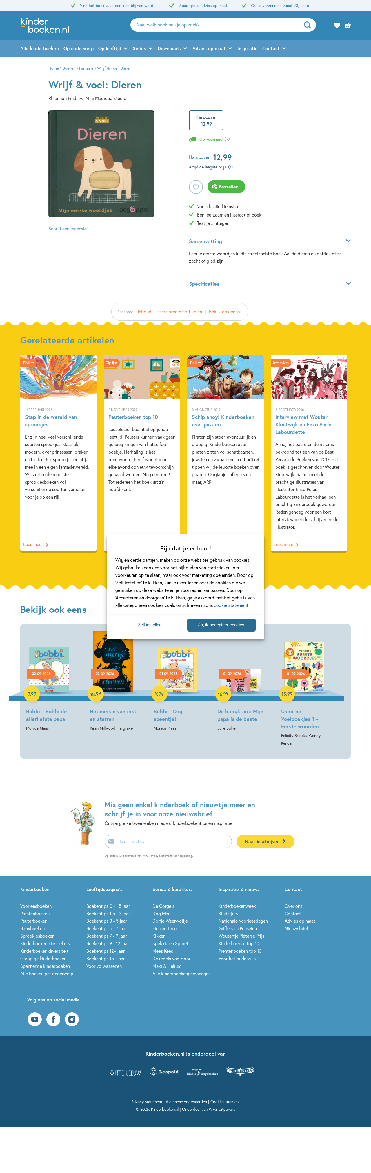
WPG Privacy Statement (157, 856)
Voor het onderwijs (237, 958)
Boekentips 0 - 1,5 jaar (108, 906)
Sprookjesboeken (37, 936)
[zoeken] (309, 25)
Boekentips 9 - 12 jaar (107, 943)
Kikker (158, 936)
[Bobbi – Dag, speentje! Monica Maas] (177, 681)
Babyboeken (32, 928)
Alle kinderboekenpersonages (181, 973)
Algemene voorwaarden (186, 1101)
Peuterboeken (33, 921)
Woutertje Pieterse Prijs (241, 936)
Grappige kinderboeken (43, 958)
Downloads (169, 48)
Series (139, 48)
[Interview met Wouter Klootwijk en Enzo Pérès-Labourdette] (309, 453)
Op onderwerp (78, 48)
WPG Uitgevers (222, 1109)
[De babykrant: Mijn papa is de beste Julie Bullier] (240, 681)
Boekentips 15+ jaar (105, 958)
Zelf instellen (149, 624)
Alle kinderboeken (39, 48)
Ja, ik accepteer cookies (221, 624)
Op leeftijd (109, 48)
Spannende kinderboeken (45, 966)
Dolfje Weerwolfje (170, 921)
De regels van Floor (171, 958)
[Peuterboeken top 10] (142, 453)
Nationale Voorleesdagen (243, 921)
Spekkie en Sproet (170, 943)
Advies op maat (209, 48)
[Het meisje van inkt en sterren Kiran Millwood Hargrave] (113, 681)
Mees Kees (162, 951)
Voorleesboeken (36, 906)
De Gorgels (163, 906)
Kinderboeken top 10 (239, 943)
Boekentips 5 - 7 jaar (106, 928)
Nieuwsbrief (296, 928)
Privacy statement (146, 1101)
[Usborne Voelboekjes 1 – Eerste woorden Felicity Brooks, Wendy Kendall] (304, 689)
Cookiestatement (225, 1101)
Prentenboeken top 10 (240, 951)
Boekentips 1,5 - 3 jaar (108, 913)
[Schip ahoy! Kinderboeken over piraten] (225, 453)
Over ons (293, 906)
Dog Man (161, 913)
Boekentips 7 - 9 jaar (106, 936)
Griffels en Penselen (238, 928)
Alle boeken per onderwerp (46, 973)
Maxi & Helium (166, 966)
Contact (271, 48)
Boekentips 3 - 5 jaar (106, 921)
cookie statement (231, 605)
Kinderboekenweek (237, 906)
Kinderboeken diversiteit (44, 951)
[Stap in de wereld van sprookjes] (58, 453)
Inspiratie (247, 48)
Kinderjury (228, 913)
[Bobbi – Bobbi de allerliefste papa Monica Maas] (49, 681)
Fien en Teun (164, 928)
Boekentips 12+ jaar (105, 951)
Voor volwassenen (104, 966)
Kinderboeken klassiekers (45, 943)
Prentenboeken (35, 913)
